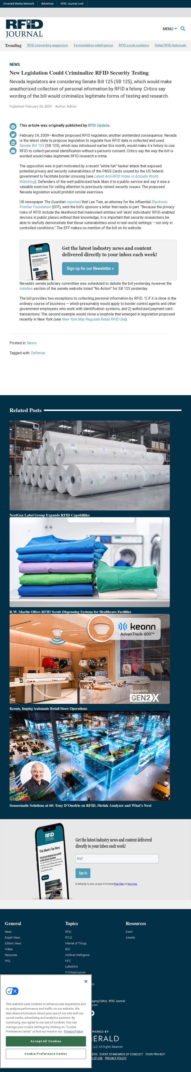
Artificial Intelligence (77, 955)
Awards (130, 937)
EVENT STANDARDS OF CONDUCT (121, 1054)
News (15, 64)
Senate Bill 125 (32, 145)
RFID (68, 931)
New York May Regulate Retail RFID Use (94, 319)
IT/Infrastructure (75, 972)
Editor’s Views (13, 943)
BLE (67, 949)
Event (129, 931)
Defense (38, 353)
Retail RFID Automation (172, 45)
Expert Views (12, 937)
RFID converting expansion (47, 45)
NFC (68, 961)
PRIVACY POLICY (115, 1058)
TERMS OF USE (93, 1058)
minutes (26, 288)
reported (74, 202)
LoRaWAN (71, 966)
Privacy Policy (73, 1031)
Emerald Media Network (18, 3)
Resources (11, 955)
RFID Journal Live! (72, 3)
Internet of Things (76, 943)
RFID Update (98, 125)
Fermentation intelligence (93, 45)
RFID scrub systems (134, 45)
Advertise (47, 3)
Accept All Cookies (46, 1041)
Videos (9, 949)
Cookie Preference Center (45, 1053)
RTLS (68, 937)
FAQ (7, 961)
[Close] (86, 981)
